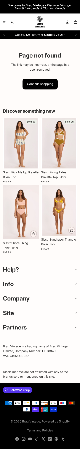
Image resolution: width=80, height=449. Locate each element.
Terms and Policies (40, 430)
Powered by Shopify (55, 421)
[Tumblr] (63, 439)
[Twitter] (43, 439)
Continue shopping (40, 84)
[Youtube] (30, 439)
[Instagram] (23, 439)
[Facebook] (17, 439)
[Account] (67, 22)
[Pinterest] (56, 439)
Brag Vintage (31, 421)
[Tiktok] (36, 439)
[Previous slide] (4, 35)
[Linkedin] (50, 439)
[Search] (12, 22)
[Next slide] (76, 35)
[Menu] (4, 22)
